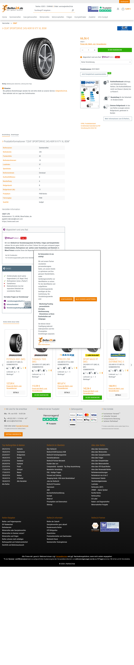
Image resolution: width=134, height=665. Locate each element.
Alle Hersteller (22, 481)
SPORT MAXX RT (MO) (90, 360)
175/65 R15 (6, 472)
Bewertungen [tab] (15, 135)
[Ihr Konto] (117, 9)
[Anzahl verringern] (82, 50)
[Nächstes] (131, 365)
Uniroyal (20, 469)
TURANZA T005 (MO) (39, 360)
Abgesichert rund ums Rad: (92, 57)
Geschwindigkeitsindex (99, 481)
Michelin (20, 449)
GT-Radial (20, 478)
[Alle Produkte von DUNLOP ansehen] (92, 355)
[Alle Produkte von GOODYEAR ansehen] (118, 355)
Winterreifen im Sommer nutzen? (13, 533)
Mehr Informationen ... (45, 344)
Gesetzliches (51, 533)
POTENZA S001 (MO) (15, 359)
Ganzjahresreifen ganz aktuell (57, 524)
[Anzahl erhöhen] (95, 50)
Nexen (19, 472)
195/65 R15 (6, 452)
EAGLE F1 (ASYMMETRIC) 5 (116, 360)
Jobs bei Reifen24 (53, 481)
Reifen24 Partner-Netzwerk (56, 461)
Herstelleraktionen (53, 458)
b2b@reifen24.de (61, 91)
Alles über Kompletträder (99, 461)
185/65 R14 (6, 475)
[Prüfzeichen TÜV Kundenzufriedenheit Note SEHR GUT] (109, 526)
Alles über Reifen (98, 445)
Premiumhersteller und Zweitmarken (59, 536)
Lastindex (94, 484)
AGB (48, 490)
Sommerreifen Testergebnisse (57, 542)
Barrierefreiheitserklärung (55, 493)
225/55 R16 (6, 467)
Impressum (50, 487)
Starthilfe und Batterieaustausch (13, 545)
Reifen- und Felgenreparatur (11, 522)
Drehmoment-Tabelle (98, 478)
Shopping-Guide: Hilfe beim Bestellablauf (61, 478)
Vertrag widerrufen (13, 434)
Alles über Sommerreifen (99, 449)
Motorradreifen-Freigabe (99, 505)
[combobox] (51, 10)
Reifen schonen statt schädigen (12, 539)
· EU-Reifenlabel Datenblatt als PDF (90, 126)
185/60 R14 (6, 478)
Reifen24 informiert (54, 517)
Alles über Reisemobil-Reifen (101, 469)
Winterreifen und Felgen (10, 536)
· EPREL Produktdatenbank (88, 123)
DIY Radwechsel (7, 524)
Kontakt (49, 496)
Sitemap (49, 505)
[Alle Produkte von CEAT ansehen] (124, 28)
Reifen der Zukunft (53, 522)
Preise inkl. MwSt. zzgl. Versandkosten (93, 44)
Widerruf (50, 499)
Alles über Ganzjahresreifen (100, 455)
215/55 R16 (6, 461)
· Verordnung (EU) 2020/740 (88, 128)
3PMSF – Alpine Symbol (99, 490)
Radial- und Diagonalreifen (100, 502)
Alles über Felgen (97, 458)
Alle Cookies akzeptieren (86, 299)
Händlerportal (124, 1)
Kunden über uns (52, 464)
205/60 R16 (6, 464)
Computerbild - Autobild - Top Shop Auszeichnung (63, 467)
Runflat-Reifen (96, 493)
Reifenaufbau (95, 496)
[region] (39, 58)
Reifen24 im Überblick (56, 445)
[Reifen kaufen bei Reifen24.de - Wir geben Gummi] (12, 8)
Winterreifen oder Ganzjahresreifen (14, 530)
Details (16, 393)
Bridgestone (21, 455)
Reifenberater (6, 527)
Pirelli (19, 467)
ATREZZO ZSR (64, 359)
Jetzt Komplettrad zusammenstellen (94, 74)
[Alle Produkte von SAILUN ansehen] (67, 355)
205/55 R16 (6, 449)
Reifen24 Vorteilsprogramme (56, 455)
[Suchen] (72, 10)
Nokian (19, 475)
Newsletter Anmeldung (54, 469)
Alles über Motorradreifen (100, 464)
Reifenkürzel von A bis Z (99, 475)
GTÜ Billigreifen (52, 530)
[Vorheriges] (2, 365)
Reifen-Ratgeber (8, 517)
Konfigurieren (66, 299)
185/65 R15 (6, 458)
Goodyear (20, 461)
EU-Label (94, 499)
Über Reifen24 (51, 449)
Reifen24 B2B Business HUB (56, 452)
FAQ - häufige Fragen (54, 472)
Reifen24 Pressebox (53, 484)
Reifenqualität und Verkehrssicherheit (15, 542)
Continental (21, 452)
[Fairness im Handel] (95, 526)
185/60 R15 (6, 481)
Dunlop (19, 458)
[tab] (6, 135)
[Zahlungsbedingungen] (83, 420)
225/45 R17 (6, 455)
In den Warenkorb (115, 50)
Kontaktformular (22, 426)
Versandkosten (61, 556)
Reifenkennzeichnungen (99, 472)
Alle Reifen (6, 484)
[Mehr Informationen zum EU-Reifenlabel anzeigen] (25, 368)
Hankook (20, 464)
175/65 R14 (6, 469)
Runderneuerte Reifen (54, 527)
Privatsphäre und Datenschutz (57, 502)
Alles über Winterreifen (99, 452)
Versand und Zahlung (54, 475)
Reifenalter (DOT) (97, 487)
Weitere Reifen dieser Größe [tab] (11, 322)
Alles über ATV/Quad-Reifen (100, 467)
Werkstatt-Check (52, 539)
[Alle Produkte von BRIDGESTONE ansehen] (16, 355)
